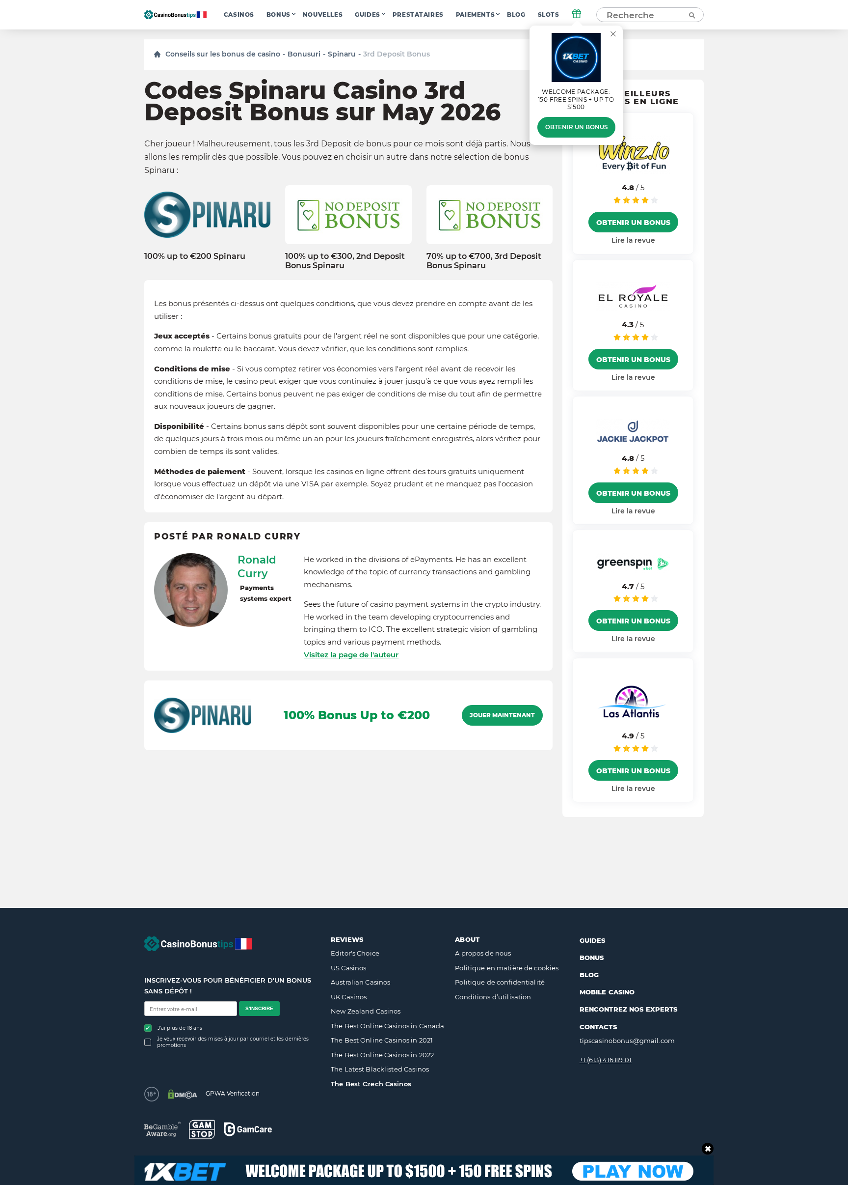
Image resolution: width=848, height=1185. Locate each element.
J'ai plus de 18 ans (180, 1028)
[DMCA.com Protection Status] (182, 1094)
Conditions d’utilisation (493, 997)
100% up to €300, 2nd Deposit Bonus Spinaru (345, 261)
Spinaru (342, 54)
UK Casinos (349, 997)
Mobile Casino (607, 992)
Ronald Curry (257, 566)
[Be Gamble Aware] (162, 1129)
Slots (548, 14)
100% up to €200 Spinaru (194, 256)
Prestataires (418, 14)
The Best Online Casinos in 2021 (382, 1040)
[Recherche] (691, 14)
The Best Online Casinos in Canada (387, 1026)
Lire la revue (633, 240)
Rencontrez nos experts (629, 1009)
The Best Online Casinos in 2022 (382, 1055)
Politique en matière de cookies (506, 968)
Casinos (239, 14)
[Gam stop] (202, 1129)
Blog (516, 14)
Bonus (278, 14)
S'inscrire (259, 1008)
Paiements (475, 14)
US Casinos (348, 968)
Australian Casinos (360, 982)
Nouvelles (323, 14)
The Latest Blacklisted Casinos (380, 1069)
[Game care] (247, 1129)
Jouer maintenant (502, 715)
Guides (367, 14)
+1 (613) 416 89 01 (606, 1060)
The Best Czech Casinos (371, 1084)
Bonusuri (304, 54)
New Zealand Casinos (365, 1011)
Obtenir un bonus (576, 127)
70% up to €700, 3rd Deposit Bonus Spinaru (483, 261)
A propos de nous (483, 953)
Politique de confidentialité (500, 982)
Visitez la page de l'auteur (351, 654)
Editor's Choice (355, 953)
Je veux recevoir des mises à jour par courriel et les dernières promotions (233, 1042)
